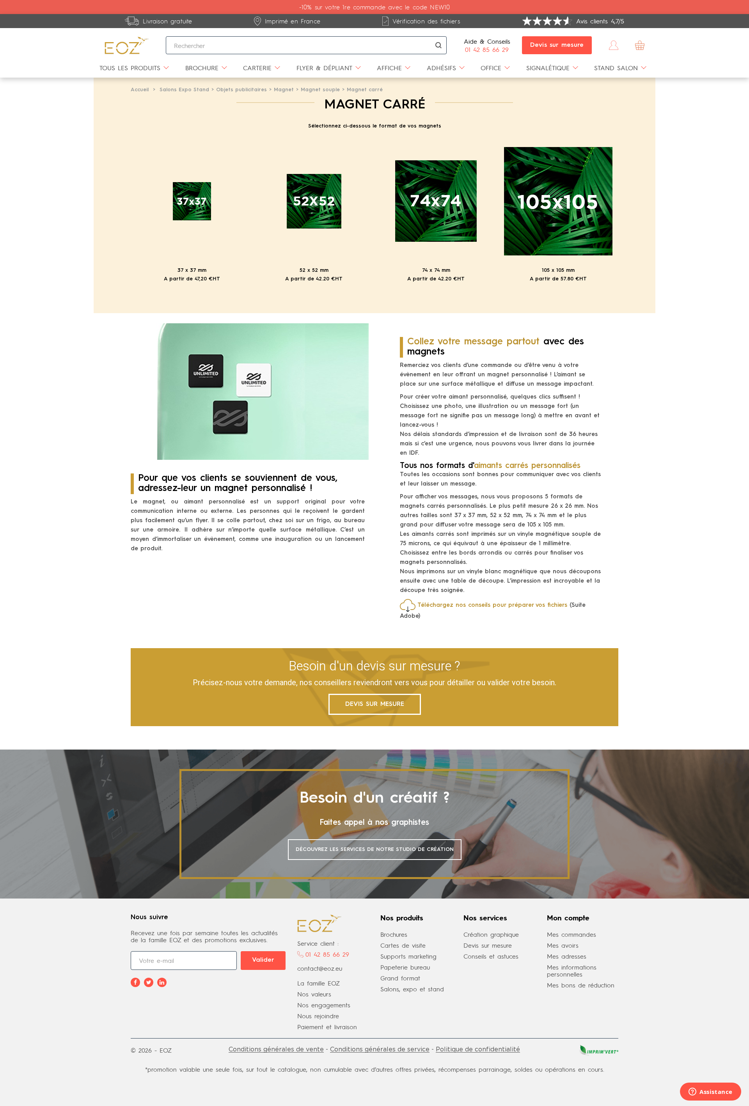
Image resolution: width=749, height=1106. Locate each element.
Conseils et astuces (490, 956)
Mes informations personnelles (571, 970)
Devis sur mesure (557, 45)
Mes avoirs (563, 945)
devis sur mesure (374, 704)
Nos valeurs (314, 994)
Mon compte (568, 918)
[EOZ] (127, 45)
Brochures (393, 934)
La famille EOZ (318, 983)
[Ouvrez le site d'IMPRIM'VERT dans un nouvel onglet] (598, 1049)
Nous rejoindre (318, 1016)
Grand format (400, 978)
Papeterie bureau (405, 967)
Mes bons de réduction (580, 985)
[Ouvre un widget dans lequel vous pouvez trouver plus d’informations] (710, 1092)
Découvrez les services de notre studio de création (375, 849)
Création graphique (491, 934)
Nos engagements (323, 1005)
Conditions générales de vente (276, 1049)
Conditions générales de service (380, 1049)
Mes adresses (566, 956)
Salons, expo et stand (412, 989)
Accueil (140, 89)
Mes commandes (571, 934)
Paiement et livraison (327, 1027)
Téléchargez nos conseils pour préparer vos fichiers (492, 605)
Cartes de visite (403, 945)
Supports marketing (408, 956)
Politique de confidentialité (478, 1049)
